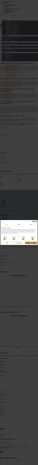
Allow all (31, 242)
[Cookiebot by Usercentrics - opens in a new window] (32, 221)
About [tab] (31, 224)
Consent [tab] (6, 224)
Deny (7, 242)
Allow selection (19, 242)
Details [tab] (19, 224)
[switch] (14, 239)
